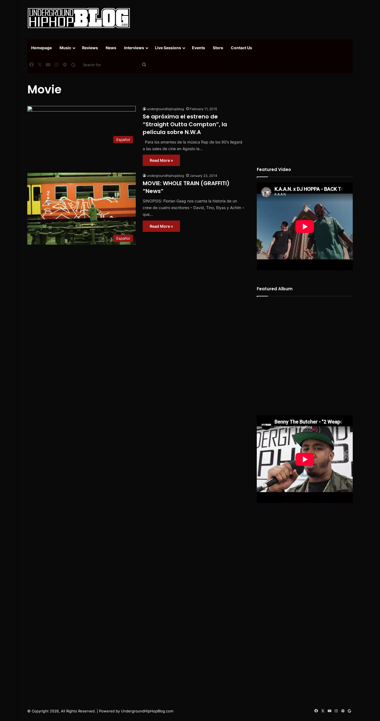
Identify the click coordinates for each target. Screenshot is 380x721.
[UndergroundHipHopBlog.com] (78, 18)
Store (218, 47)
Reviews (90, 47)
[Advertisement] (245, 18)
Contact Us (241, 47)
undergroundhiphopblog (165, 109)
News (111, 47)
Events (198, 47)
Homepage (41, 47)
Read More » (161, 160)
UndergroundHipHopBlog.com (147, 711)
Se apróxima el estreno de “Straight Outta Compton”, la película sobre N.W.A (185, 124)
